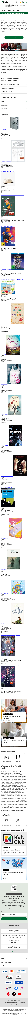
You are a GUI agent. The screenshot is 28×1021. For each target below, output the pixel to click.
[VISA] (4, 971)
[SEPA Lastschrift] (21, 971)
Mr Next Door (4, 384)
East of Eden (4, 569)
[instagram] (21, 988)
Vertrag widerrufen (14, 951)
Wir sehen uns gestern (6, 323)
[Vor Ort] (16, 2)
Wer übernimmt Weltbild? (7, 88)
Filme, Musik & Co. (6, 757)
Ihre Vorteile (4, 965)
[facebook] (16, 988)
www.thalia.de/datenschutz (19, 810)
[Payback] (18, 983)
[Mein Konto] (19, 2)
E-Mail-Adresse (5, 912)
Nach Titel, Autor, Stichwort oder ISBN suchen (15, 4)
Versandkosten (15, 1014)
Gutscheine (4, 108)
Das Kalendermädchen (6, 161)
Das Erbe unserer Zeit (6, 623)
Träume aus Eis (4, 414)
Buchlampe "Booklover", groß (7, 171)
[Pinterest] (8, 994)
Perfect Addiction (5, 445)
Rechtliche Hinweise (14, 908)
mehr (2, 115)
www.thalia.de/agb (5, 810)
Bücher (18, 757)
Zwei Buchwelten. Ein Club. (14, 844)
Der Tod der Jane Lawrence (7, 476)
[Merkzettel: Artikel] (22, 2)
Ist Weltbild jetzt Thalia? (7, 91)
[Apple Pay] (18, 977)
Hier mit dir (3, 354)
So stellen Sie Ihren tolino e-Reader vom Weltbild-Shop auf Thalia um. (14, 71)
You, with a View (5, 538)
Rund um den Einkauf (6, 962)
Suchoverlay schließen (9, 5)
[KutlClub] (8, 988)
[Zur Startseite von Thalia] (8, 2)
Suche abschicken (8, 6)
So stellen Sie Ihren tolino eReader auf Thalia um (14, 13)
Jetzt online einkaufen (14, 37)
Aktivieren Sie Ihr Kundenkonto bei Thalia (14, 735)
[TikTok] (14, 994)
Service (2, 958)
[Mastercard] (11, 971)
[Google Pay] (9, 977)
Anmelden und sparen (14, 919)
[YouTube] (19, 994)
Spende (18, 821)
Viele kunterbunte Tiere (6, 593)
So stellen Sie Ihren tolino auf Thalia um (14, 711)
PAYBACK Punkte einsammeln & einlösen (14, 868)
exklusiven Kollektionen (10, 789)
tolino (2, 101)
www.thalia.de (4, 774)
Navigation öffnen (2, 5)
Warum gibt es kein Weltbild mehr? (10, 84)
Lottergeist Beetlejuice (6, 269)
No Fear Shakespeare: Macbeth (7, 487)
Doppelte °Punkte (6, 821)
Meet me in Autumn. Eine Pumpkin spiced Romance (12, 195)
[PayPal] (8, 983)
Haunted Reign (4, 129)
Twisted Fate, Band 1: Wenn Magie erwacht (10, 635)
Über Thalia (3, 955)
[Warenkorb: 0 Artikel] (25, 2)
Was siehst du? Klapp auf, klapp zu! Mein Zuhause (12, 279)
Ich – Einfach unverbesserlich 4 (8, 226)
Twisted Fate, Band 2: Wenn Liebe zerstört (10, 665)
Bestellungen (4, 105)
